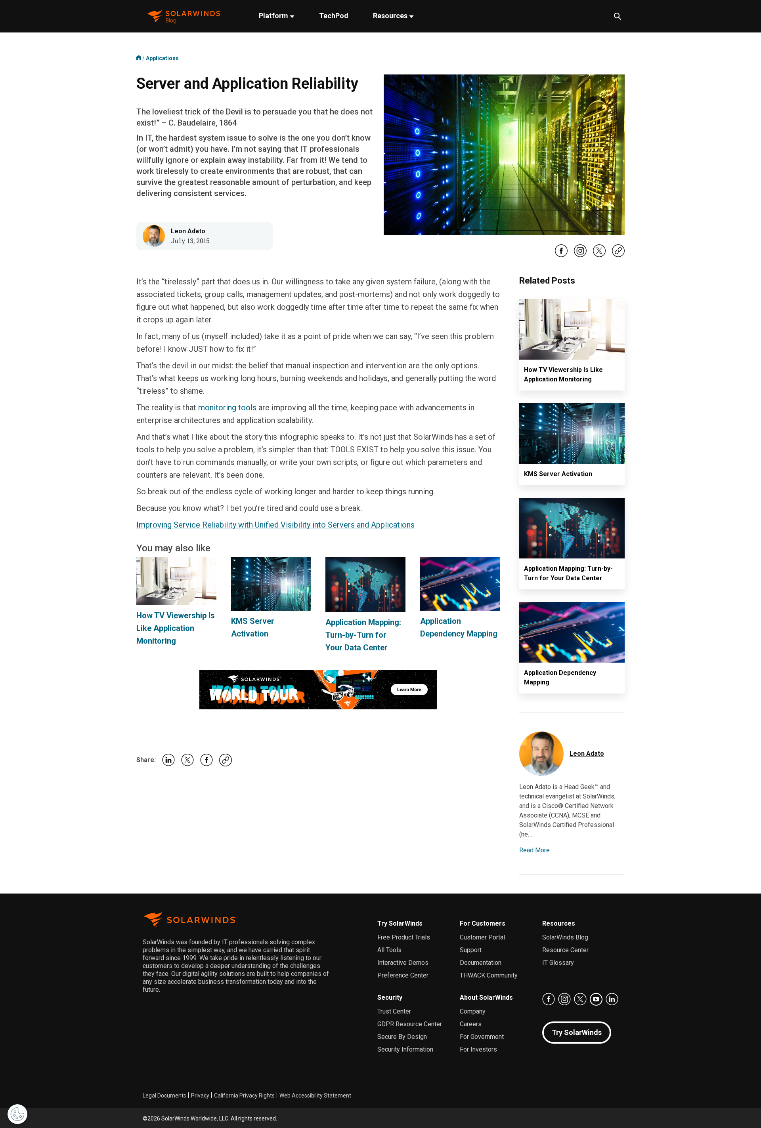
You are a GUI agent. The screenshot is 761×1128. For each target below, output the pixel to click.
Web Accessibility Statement (315, 1095)
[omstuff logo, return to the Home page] (184, 16)
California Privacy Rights (244, 1095)
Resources (391, 15)
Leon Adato (188, 231)
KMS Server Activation (558, 474)
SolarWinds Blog (565, 937)
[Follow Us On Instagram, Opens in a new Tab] (580, 255)
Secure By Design (402, 1036)
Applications (162, 58)
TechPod (333, 15)
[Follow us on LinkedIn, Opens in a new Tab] (612, 999)
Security (389, 997)
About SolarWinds (486, 997)
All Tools (389, 950)
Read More (534, 850)
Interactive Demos (402, 962)
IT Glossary (558, 962)
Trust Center (394, 1011)
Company (473, 1011)
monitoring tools (227, 407)
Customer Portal (482, 937)
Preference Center (402, 975)
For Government (482, 1036)
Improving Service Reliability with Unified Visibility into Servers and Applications (275, 525)
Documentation (480, 962)
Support (471, 950)
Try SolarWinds (400, 923)
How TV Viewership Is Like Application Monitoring (175, 628)
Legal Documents (164, 1095)
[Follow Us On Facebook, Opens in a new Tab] (561, 255)
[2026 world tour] (318, 689)
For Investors (478, 1049)
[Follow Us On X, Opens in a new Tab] (599, 255)
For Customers (482, 923)
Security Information (405, 1049)
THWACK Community (489, 975)
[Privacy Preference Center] (17, 1114)
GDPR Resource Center (409, 1024)
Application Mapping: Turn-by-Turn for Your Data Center (363, 634)
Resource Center (565, 950)
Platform (274, 15)
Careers (471, 1024)
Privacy (200, 1095)
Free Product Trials (403, 937)
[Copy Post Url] (618, 255)
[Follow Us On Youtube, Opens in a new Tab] (596, 999)
